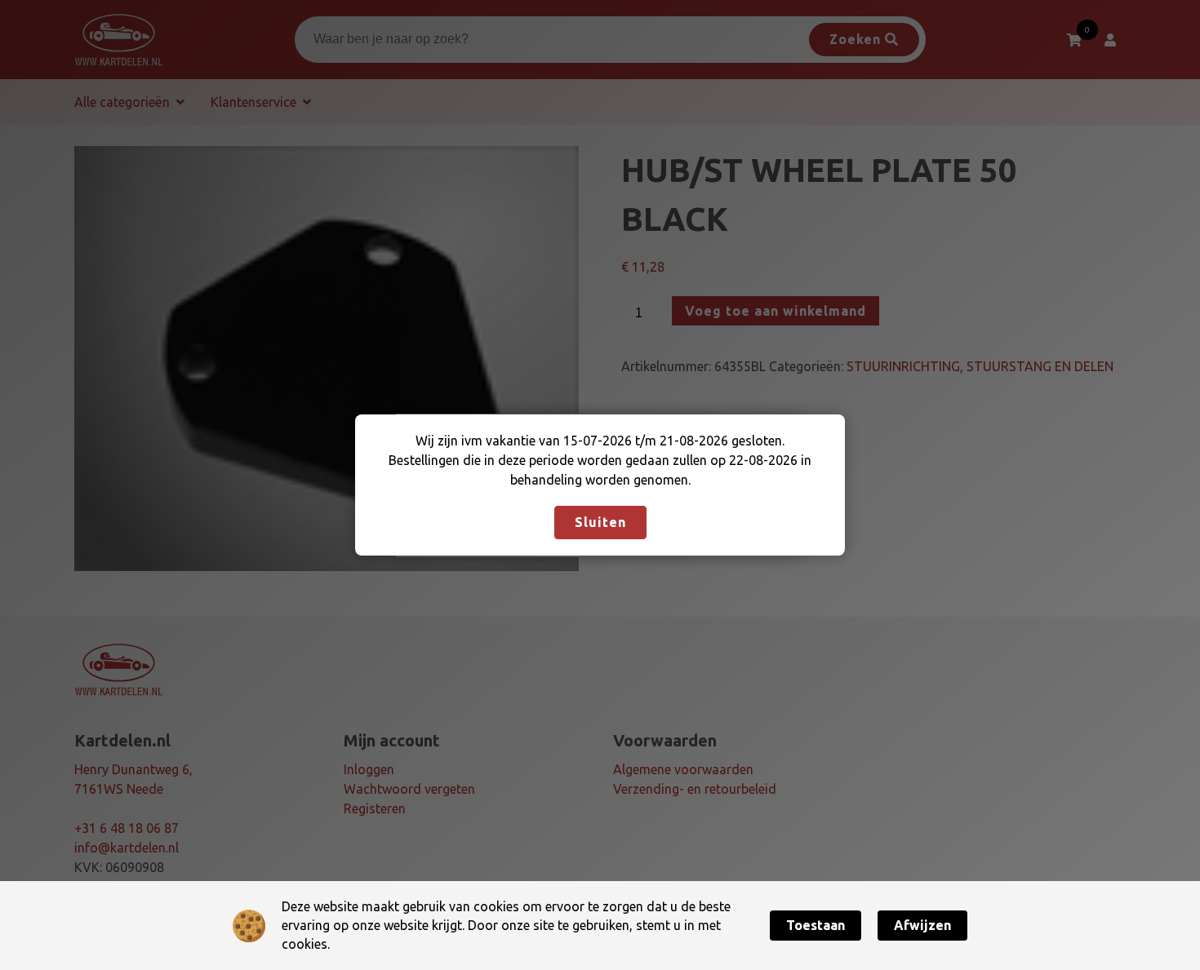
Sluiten (600, 522)
